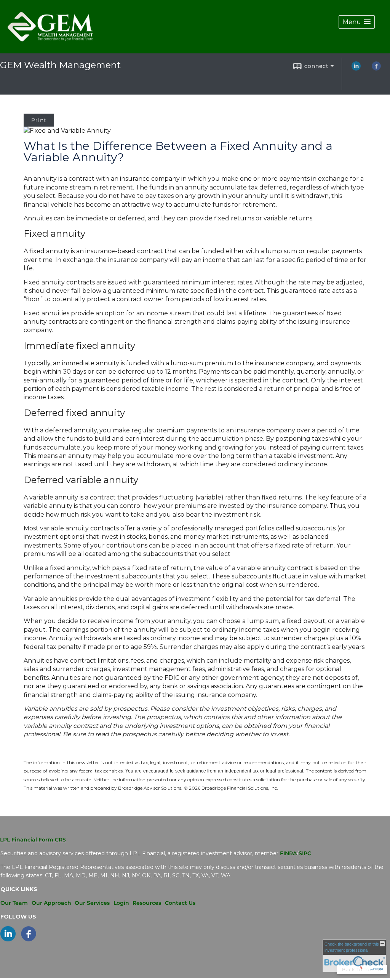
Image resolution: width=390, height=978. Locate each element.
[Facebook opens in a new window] (376, 68)
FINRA (288, 853)
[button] (357, 22)
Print (38, 120)
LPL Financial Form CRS (33, 839)
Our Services (92, 902)
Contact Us (180, 902)
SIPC (305, 853)
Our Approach (51, 902)
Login (121, 902)
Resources (147, 902)
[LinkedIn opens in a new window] (356, 68)
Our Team (14, 902)
